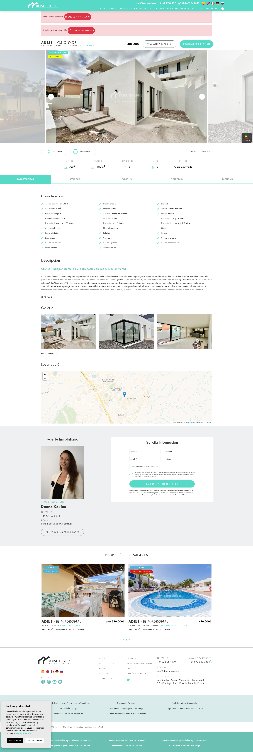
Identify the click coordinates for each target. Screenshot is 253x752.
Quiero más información (162, 484)
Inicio (101, 8)
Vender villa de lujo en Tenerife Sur (127, 745)
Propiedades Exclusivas (126, 703)
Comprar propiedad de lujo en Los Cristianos (126, 740)
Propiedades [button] (127, 8)
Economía (227, 179)
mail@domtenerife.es (146, 2)
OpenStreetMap (190, 422)
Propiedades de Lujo (68, 708)
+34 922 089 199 (167, 2)
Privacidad (78, 726)
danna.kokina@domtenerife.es (56, 523)
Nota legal (67, 726)
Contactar (211, 8)
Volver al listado (200, 151)
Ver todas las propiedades (62, 532)
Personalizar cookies (34, 740)
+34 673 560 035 (198, 661)
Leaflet (174, 422)
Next (202, 97)
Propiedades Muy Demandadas (184, 703)
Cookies (88, 726)
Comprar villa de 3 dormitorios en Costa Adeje (184, 708)
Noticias (197, 8)
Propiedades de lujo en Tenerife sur (68, 713)
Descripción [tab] (76, 179)
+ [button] (45, 374)
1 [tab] (124, 639)
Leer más (47, 297)
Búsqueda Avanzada (78, 17)
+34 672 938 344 (50, 516)
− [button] (45, 378)
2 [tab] (126, 639)
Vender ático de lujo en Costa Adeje (184, 745)
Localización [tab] (177, 179)
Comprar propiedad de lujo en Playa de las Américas (68, 740)
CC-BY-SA (207, 422)
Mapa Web (98, 726)
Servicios (172, 8)
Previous (51, 97)
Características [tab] (25, 179)
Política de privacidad (142, 474)
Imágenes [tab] (126, 179)
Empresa (112, 8)
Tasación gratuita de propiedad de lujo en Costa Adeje (185, 740)
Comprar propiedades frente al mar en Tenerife (126, 713)
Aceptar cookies (15, 740)
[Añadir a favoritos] (121, 567)
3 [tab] (129, 639)
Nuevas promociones (152, 8)
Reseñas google (136, 673)
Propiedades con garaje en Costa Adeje (126, 708)
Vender (185, 8)
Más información (23, 733)
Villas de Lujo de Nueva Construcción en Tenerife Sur (68, 703)
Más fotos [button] (48, 353)
